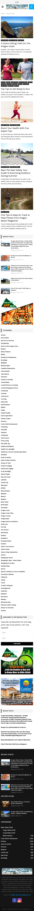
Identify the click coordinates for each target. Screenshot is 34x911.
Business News (5, 365)
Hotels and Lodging (7, 468)
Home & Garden (6, 457)
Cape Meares (5, 374)
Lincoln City (21, 40)
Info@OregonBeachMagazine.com (20, 895)
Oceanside (4, 507)
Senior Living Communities (9, 552)
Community (4, 391)
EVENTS (3, 407)
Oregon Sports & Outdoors (9, 521)
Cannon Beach (4, 40)
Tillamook (4, 577)
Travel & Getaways (7, 585)
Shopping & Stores (7, 558)
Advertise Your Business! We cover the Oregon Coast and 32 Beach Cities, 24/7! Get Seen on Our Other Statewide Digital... (22, 268)
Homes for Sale (6, 463)
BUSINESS (4, 363)
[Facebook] (14, 900)
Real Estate (4, 532)
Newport (3, 499)
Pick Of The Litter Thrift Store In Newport (14, 744)
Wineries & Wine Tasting (8, 605)
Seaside (3, 544)
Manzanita (4, 485)
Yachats (3, 610)
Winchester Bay (5, 602)
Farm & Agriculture (7, 416)
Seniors (3, 555)
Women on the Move (7, 608)
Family (3, 410)
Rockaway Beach (6, 541)
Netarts (20, 84)
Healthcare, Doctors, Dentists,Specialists (13, 452)
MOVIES (3, 488)
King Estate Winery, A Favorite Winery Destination (20, 802)
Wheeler (16, 85)
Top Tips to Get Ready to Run (15, 89)
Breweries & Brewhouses (8, 357)
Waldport (4, 594)
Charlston (4, 377)
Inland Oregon (5, 474)
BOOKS (3, 354)
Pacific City (4, 524)
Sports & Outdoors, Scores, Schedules (13, 571)
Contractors (4, 396)
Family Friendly (5, 413)
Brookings (4, 360)
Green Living (5, 441)
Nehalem (15, 84)
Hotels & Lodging (6, 466)
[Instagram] (17, 2)
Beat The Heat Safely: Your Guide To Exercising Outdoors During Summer (15, 173)
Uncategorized (5, 588)
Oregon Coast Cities (7, 513)
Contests (4, 393)
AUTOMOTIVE (5, 343)
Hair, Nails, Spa (5, 443)
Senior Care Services (7, 546)
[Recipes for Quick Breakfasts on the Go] (5, 258)
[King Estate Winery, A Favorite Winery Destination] (5, 804)
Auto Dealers (5, 338)
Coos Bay (4, 399)
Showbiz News (5, 566)
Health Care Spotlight (7, 449)
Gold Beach (4, 435)
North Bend (26, 84)
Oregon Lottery (6, 516)
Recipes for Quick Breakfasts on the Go (13, 727)
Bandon (8, 82)
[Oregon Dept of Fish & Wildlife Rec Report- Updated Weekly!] (5, 814)
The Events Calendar (7, 574)
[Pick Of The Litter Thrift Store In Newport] (5, 291)
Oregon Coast (5, 510)
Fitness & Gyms (13, 40)
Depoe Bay (4, 402)
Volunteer (4, 591)
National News (5, 491)
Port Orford (4, 85)
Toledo (3, 580)
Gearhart (9, 84)
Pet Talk (3, 527)
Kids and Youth (5, 477)
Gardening (4, 427)
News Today (4, 502)
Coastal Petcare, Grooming (9, 385)
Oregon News (5, 519)
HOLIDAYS (4, 455)
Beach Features (5, 352)
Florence (30, 82)
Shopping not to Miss (7, 563)
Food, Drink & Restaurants (9, 424)
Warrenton (10, 85)
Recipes (3, 535)
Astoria (3, 82)
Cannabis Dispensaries (8, 368)
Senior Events (5, 549)
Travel (3, 583)
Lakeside (3, 480)
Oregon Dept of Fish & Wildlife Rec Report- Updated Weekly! (22, 812)
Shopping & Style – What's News (11, 560)
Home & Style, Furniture (8, 460)
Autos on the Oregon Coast (9, 346)
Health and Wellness (15, 125)
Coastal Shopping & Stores (9, 388)
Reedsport (4, 538)
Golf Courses (5, 438)
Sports (3, 569)
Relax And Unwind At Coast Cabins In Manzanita (15, 740)
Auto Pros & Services (7, 340)
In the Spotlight (6, 471)
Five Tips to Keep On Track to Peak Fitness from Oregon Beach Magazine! (15, 218)
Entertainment (5, 404)
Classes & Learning (7, 379)
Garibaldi (3, 84)
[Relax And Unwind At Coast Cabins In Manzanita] (5, 281)
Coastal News (5, 382)
